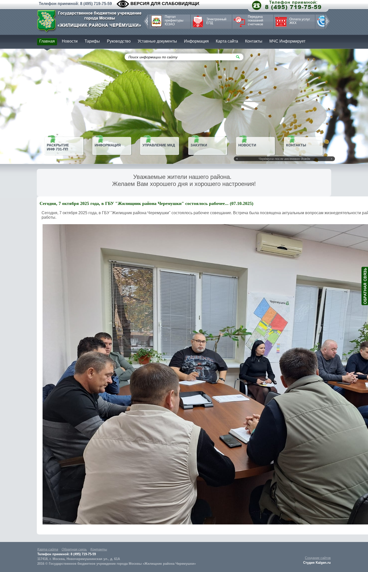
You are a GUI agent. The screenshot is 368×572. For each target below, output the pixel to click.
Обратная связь (74, 549)
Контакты (98, 549)
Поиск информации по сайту (152, 57)
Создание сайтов (318, 558)
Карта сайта (47, 549)
